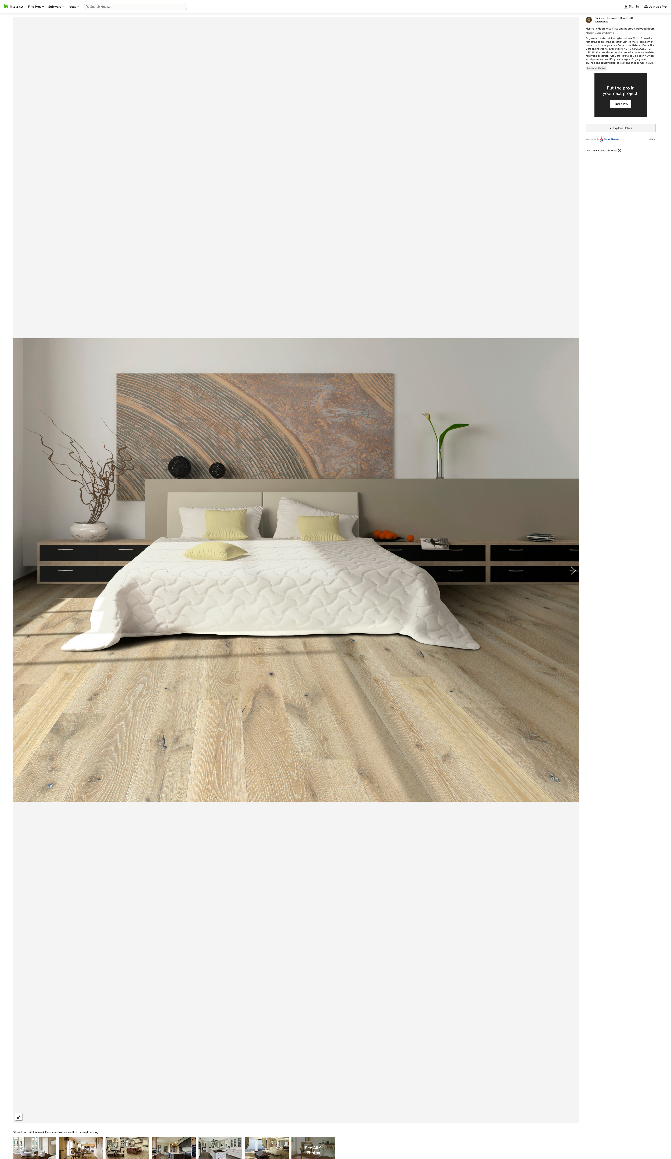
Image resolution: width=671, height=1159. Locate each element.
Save (307, 1116)
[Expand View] (18, 1116)
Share (289, 1116)
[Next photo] (573, 570)
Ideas (72, 7)
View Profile (601, 21)
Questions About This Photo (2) (603, 150)
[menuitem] (36, 6)
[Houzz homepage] (13, 6)
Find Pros (34, 7)
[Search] (87, 6)
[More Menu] (572, 1116)
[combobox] (135, 6)
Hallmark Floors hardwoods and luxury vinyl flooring (66, 1132)
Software (55, 7)
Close (652, 139)
